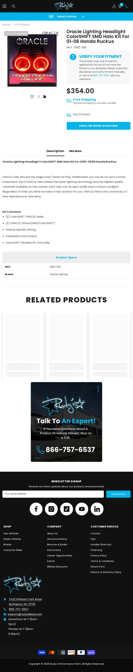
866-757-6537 (101, 75)
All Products (22, 25)
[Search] (14, 6)
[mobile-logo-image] (64, 6)
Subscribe (118, 494)
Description (55, 151)
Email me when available (98, 126)
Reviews (75, 151)
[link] (23, 368)
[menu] (4, 6)
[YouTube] (81, 509)
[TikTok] (66, 509)
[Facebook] (36, 509)
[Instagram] (51, 509)
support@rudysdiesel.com (25, 614)
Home (6, 25)
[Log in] (114, 6)
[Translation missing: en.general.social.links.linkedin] (97, 509)
